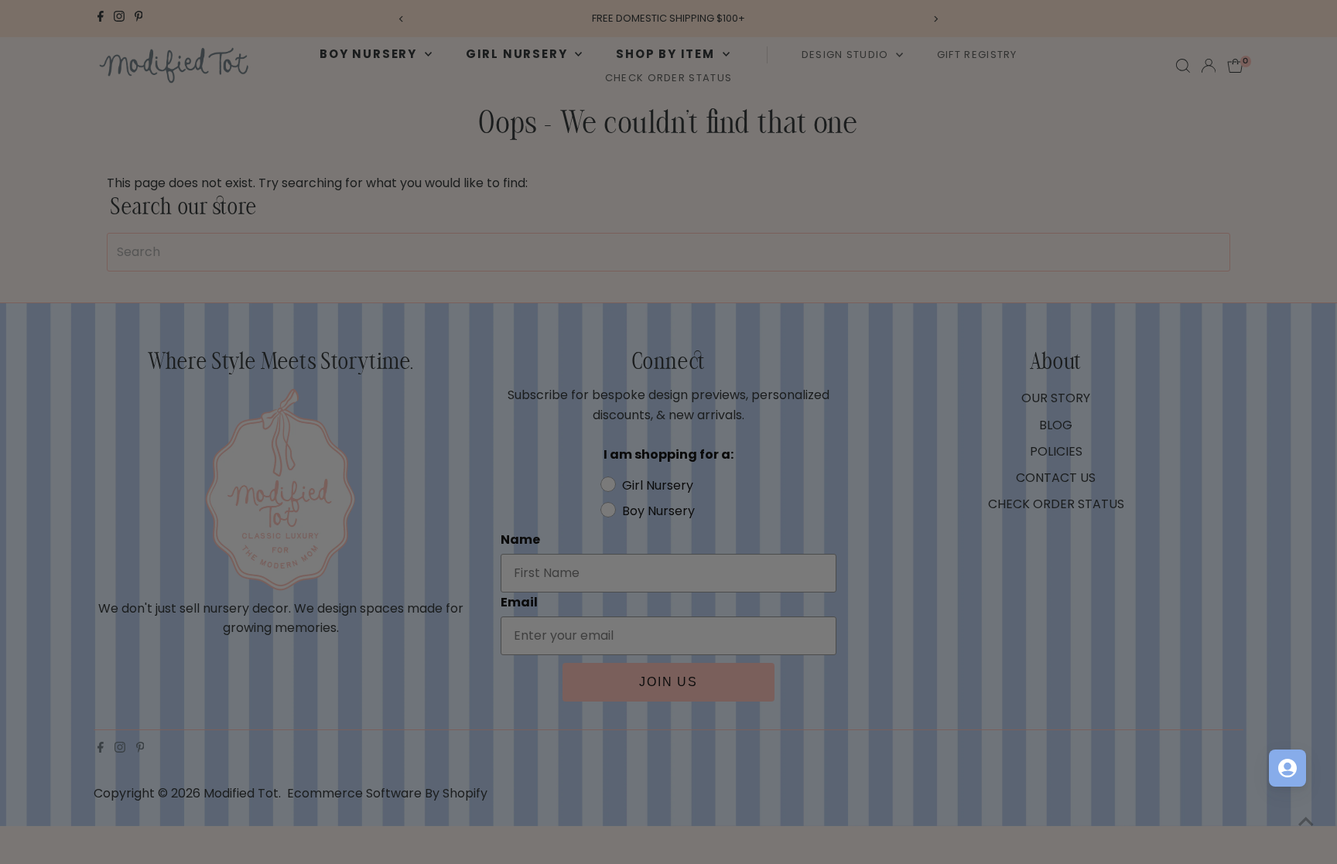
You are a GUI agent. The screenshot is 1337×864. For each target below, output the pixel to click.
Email (700, 429)
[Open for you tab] (1287, 768)
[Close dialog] (950, 225)
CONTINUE (819, 594)
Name (702, 355)
